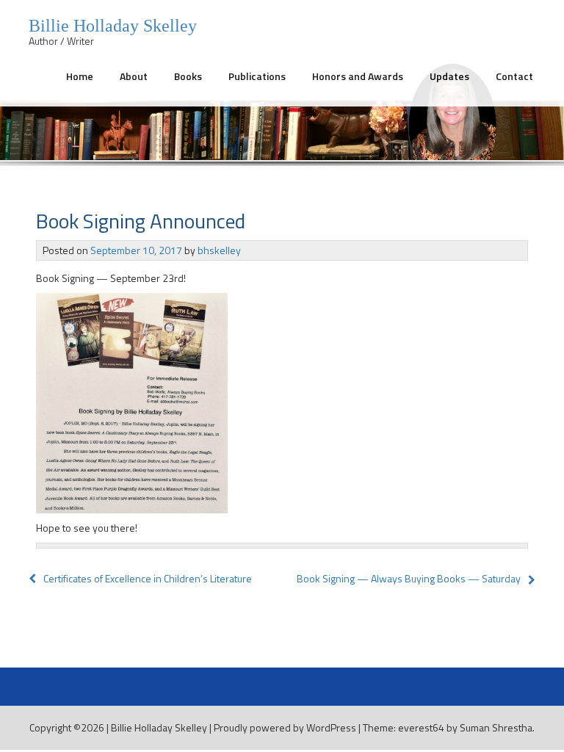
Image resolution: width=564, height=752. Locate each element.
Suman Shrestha (496, 727)
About (134, 76)
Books (188, 76)
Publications (257, 76)
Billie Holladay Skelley (159, 727)
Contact (514, 76)
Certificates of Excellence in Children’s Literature (147, 578)
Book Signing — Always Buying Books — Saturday (409, 578)
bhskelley (219, 250)
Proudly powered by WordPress (285, 727)
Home (79, 76)
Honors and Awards (357, 76)
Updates (449, 76)
